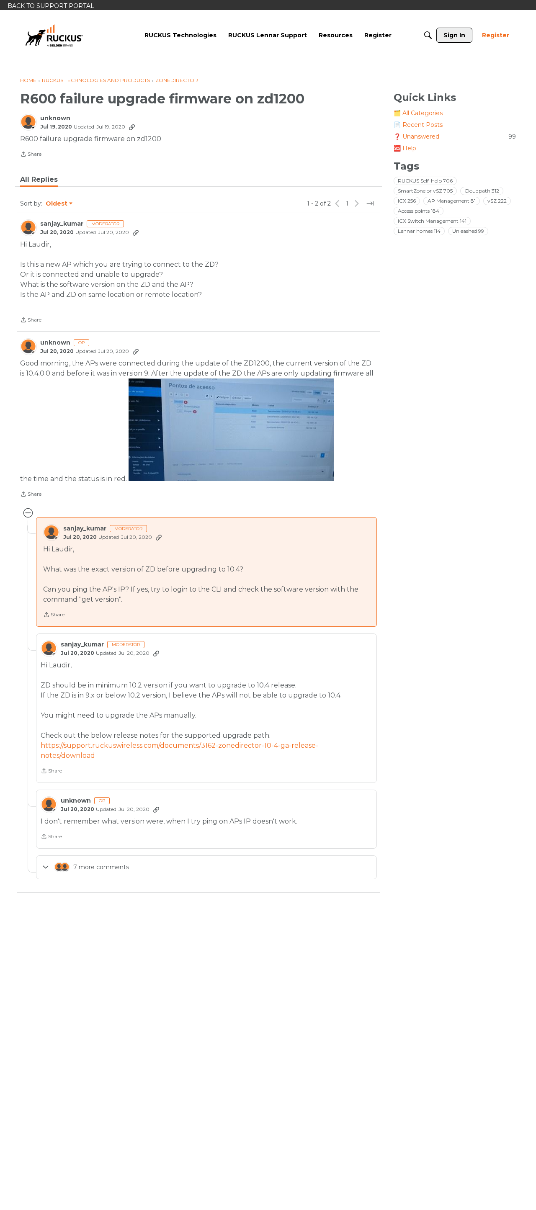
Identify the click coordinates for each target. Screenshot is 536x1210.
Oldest (57, 204)
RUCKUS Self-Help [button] (425, 181)
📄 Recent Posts (418, 125)
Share (30, 155)
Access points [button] (418, 211)
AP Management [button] (452, 201)
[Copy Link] (132, 127)
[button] (231, 429)
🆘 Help (405, 148)
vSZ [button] (497, 201)
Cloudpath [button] (481, 191)
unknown (55, 118)
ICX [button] (407, 201)
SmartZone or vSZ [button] (425, 191)
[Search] (428, 35)
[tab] (39, 179)
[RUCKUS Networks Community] (54, 35)
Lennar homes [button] (419, 231)
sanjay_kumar (61, 223)
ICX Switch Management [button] (432, 221)
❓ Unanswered (455, 136)
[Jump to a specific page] (370, 203)
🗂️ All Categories (418, 113)
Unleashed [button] (468, 231)
